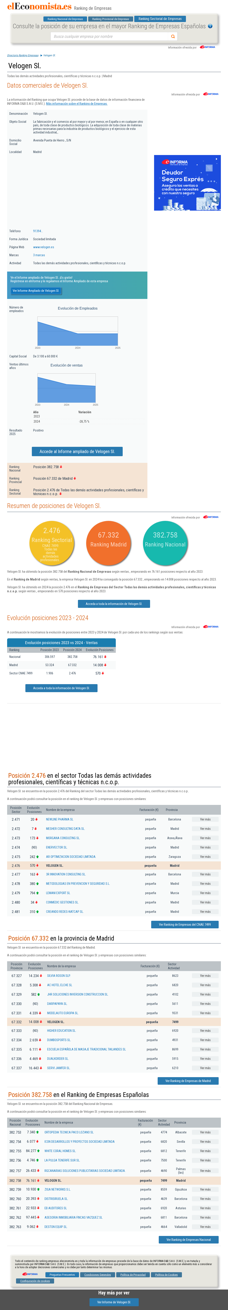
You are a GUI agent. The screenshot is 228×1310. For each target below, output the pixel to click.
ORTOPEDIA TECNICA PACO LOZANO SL (69, 1132)
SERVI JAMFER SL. (58, 1068)
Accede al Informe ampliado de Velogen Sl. (77, 451)
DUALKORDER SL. (58, 1058)
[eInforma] (29, 1272)
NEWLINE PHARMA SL (59, 819)
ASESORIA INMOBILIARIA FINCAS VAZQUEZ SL (73, 1217)
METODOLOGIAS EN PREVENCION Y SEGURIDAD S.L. (78, 883)
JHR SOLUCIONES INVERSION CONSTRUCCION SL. (77, 994)
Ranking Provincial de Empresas (110, 19)
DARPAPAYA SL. (57, 1004)
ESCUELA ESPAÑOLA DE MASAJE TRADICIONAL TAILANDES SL (86, 1049)
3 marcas (39, 255)
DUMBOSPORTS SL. (59, 1040)
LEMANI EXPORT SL (58, 893)
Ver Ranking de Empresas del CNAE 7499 (185, 925)
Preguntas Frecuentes (62, 1274)
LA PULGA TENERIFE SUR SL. (62, 1160)
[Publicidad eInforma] (187, 209)
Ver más (205, 819)
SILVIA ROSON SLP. (59, 975)
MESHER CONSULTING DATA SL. (65, 828)
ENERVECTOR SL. (56, 847)
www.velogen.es (43, 247)
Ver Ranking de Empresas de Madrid (188, 1081)
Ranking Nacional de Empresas (65, 19)
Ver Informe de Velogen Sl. (114, 1302)
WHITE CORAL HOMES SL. (60, 1151)
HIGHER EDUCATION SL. (61, 1030)
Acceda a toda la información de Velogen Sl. (114, 604)
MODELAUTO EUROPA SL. (63, 1013)
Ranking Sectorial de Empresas (160, 19)
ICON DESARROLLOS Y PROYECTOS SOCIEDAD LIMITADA (80, 1141)
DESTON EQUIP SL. (56, 1227)
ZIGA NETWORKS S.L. (58, 1189)
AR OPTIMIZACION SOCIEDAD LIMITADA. (71, 857)
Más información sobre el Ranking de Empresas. (77, 104)
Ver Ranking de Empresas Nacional (189, 1240)
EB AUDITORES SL (56, 1208)
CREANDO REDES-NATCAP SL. (65, 911)
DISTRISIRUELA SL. (56, 1199)
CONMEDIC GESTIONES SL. (62, 902)
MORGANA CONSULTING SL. (63, 838)
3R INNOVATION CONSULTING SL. (66, 874)
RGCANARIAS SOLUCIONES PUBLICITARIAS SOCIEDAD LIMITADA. (85, 1171)
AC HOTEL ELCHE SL (59, 985)
